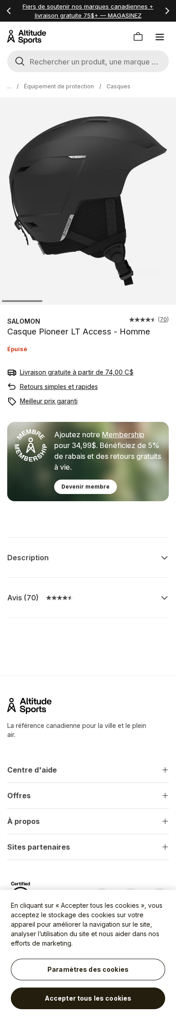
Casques (118, 86)
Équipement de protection (59, 86)
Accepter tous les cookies (88, 998)
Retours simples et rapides (59, 386)
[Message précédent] (9, 11)
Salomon (23, 321)
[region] (88, 955)
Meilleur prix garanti (49, 401)
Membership (123, 434)
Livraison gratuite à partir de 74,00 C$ (77, 372)
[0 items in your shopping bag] (138, 37)
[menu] (160, 37)
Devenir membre (85, 486)
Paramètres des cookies (88, 969)
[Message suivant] (167, 11)
